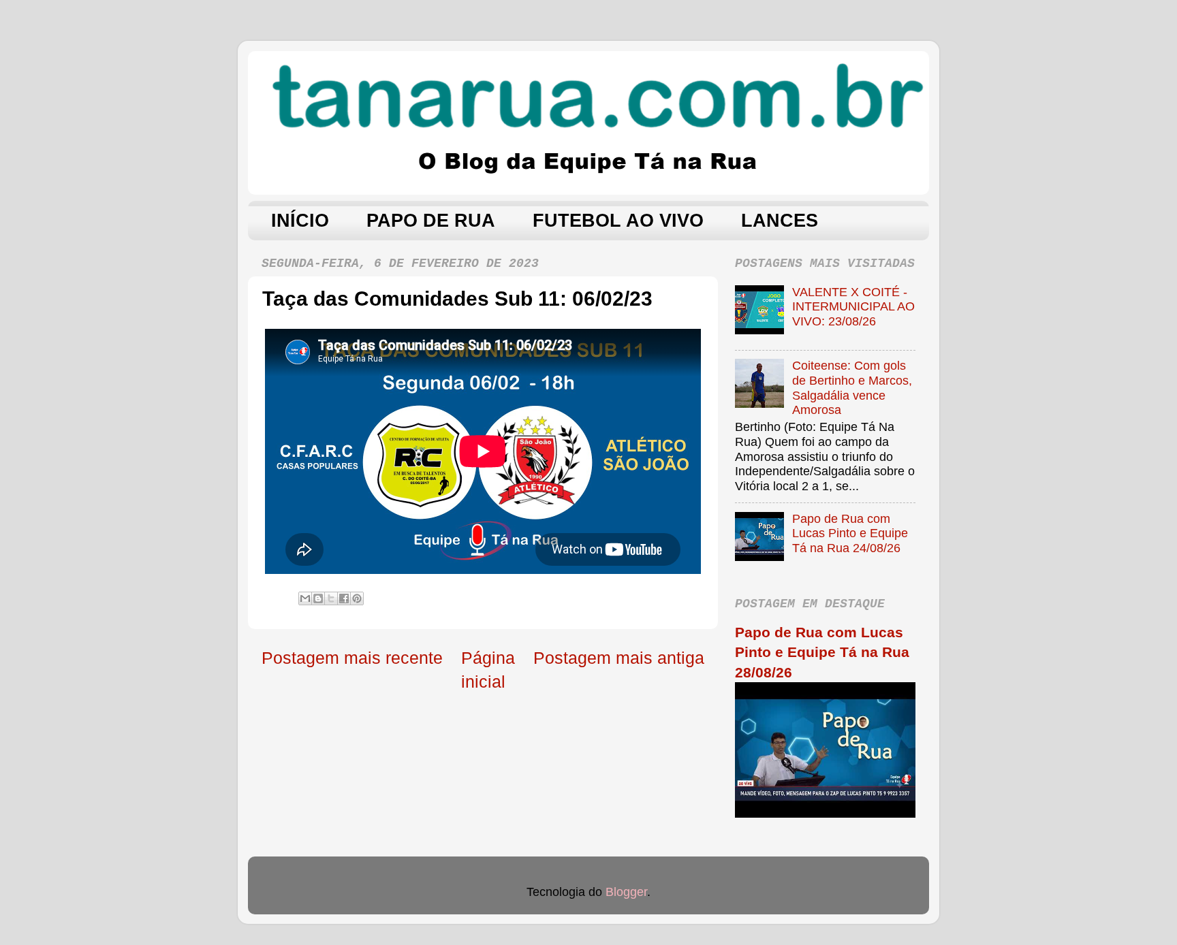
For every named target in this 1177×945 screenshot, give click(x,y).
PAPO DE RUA (430, 220)
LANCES (779, 220)
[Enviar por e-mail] (305, 598)
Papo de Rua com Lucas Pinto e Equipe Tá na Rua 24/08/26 (850, 533)
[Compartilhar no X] (331, 598)
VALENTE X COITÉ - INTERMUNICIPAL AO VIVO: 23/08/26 (853, 306)
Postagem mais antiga (618, 657)
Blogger (626, 892)
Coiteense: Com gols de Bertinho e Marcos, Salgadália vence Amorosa (852, 388)
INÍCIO (300, 220)
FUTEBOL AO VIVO (618, 220)
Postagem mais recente (352, 657)
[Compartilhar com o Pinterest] (357, 598)
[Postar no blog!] (318, 598)
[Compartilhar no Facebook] (344, 598)
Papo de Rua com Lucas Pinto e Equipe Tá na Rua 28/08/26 (822, 652)
